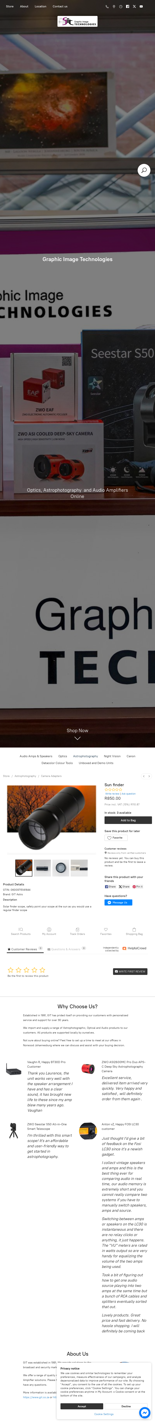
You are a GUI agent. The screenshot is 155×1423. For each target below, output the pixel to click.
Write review (112, 793)
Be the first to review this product (28, 976)
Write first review (131, 971)
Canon (131, 756)
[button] (116, 838)
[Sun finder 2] (60, 868)
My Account (49, 934)
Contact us (60, 6)
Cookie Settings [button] (104, 1414)
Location (40, 6)
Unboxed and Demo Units (96, 763)
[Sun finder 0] (23, 868)
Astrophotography (85, 756)
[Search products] (144, 170)
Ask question (129, 793)
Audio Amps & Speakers (36, 756)
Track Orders (77, 934)
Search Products (21, 934)
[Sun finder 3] (79, 868)
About (24, 6)
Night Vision (112, 756)
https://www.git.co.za (36, 1397)
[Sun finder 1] (42, 868)
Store (10, 6)
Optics (62, 756)
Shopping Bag (134, 934)
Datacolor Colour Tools (57, 763)
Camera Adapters (51, 776)
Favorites (106, 934)
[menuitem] (143, 776)
